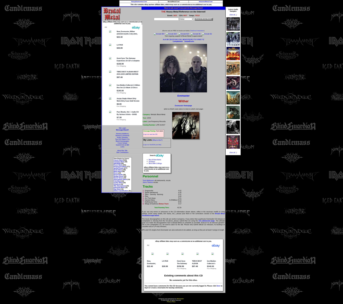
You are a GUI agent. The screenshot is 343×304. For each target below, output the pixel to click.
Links (122, 147)
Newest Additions (122, 134)
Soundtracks (189, 41)
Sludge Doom (118, 176)
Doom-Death (118, 174)
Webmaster (180, 298)
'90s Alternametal (120, 186)
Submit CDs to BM (122, 145)
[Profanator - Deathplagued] (233, 135)
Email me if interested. (197, 30)
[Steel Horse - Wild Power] (233, 90)
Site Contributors (122, 152)
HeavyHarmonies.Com (139, 1)
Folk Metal (117, 181)
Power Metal (118, 165)
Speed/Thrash (118, 168)
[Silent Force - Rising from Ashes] (233, 61)
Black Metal (118, 171)
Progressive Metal (120, 166)
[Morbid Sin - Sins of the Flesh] (233, 149)
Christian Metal (119, 162)
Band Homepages (122, 141)
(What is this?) (157, 140)
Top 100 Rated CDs (122, 139)
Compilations (178, 41)
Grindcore (117, 184)
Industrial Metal (119, 187)
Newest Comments (122, 136)
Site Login (122, 128)
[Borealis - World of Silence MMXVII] (233, 46)
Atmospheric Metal (120, 179)
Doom (116, 173)
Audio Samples (122, 137)
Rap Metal (117, 189)
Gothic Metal (118, 182)
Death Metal (118, 170)
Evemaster (183, 95)
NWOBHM (117, 163)
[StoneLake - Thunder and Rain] (233, 31)
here (218, 286)
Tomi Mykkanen (148, 180)
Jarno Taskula (148, 182)
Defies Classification (121, 190)
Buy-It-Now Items (155, 160)
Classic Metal (118, 160)
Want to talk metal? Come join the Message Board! (183, 8)
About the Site (122, 151)
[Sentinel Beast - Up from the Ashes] (233, 120)
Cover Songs (122, 143)
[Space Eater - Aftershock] (233, 105)
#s (164, 39)
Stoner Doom (118, 178)
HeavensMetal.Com (205, 1)
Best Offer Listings (155, 163)
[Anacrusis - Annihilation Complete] (233, 76)
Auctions (152, 162)
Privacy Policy (171, 301)
